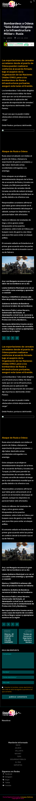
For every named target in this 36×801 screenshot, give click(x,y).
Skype (7, 780)
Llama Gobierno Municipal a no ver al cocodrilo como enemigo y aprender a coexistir (18, 290)
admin (9, 38)
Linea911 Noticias (27, 797)
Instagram (8, 777)
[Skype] (3, 779)
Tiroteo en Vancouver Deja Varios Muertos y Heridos (27, 638)
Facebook (8, 774)
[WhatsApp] (17, 338)
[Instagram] (3, 776)
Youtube (8, 785)
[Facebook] (4, 338)
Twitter (7, 782)
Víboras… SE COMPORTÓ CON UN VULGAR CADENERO (9, 638)
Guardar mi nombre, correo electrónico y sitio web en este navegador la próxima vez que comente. (17, 689)
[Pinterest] (13, 338)
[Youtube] (3, 785)
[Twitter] (8, 338)
